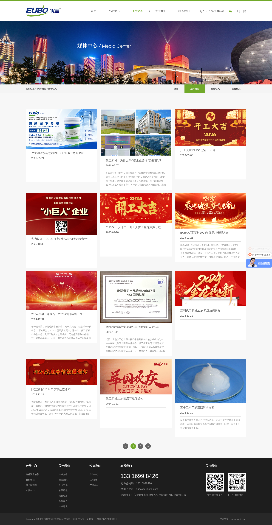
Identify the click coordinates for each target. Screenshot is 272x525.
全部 (176, 88)
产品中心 (114, 11)
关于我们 (161, 11)
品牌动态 (52, 88)
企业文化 (63, 485)
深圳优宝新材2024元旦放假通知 (200, 310)
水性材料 (30, 490)
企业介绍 (63, 474)
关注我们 (211, 465)
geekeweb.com (238, 519)
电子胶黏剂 (31, 485)
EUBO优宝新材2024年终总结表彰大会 (204, 232)
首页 (94, 11)
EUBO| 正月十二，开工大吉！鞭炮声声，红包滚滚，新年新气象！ (147, 227)
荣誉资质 (63, 495)
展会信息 (236, 88)
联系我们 (184, 11)
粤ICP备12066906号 (107, 519)
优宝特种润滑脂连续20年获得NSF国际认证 (133, 327)
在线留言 (94, 485)
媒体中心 (94, 474)
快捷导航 (95, 465)
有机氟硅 (30, 479)
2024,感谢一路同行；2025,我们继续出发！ (58, 314)
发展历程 (63, 490)
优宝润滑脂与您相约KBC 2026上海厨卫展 (57, 153)
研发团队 (63, 479)
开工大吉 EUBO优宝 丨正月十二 (200, 150)
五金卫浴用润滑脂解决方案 (197, 407)
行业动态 (215, 88)
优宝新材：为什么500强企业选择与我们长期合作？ (138, 160)
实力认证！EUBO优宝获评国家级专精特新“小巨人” (63, 238)
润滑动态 (138, 11)
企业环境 (63, 506)
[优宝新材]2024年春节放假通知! (51, 389)
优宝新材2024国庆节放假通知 (124, 398)
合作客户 (63, 501)
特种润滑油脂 (32, 474)
